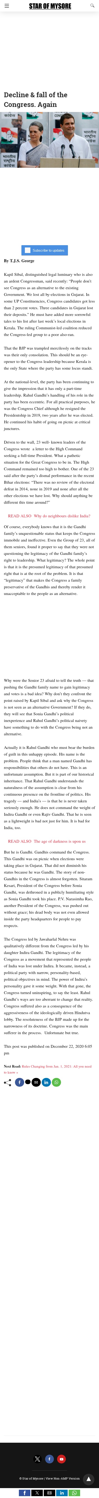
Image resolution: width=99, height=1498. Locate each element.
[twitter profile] (37, 1459)
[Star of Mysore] (50, 4)
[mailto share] (36, 1082)
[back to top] (88, 1479)
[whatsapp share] (56, 1082)
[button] (24, 1493)
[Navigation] (5, 6)
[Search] (91, 6)
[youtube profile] (61, 1459)
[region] (49, 49)
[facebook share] (19, 1082)
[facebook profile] (49, 1459)
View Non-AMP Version (63, 1478)
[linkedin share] (46, 1082)
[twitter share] (28, 1082)
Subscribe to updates (48, 250)
